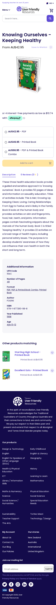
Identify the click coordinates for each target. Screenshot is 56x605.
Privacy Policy (8, 578)
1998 (9, 316)
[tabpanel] (28, 74)
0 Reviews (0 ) (29, 174)
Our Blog (6, 546)
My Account (8, 532)
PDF (8, 289)
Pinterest (31, 584)
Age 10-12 (11, 324)
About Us (6, 537)
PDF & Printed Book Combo (24, 289)
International (34, 546)
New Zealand (34, 537)
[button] (42, 47)
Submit (49, 568)
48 (8, 281)
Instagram (18, 584)
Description (9, 174)
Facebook (11, 584)
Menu (5, 9)
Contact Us (8, 542)
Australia (32, 542)
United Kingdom (36, 551)
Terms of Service (28, 578)
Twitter (4, 584)
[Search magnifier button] (50, 18)
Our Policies (8, 551)
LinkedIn (24, 584)
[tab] (9, 174)
